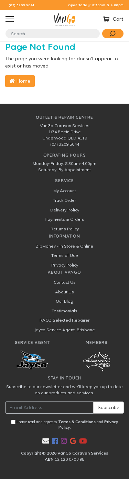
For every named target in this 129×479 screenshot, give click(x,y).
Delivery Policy (64, 209)
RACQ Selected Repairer (64, 320)
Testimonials (64, 310)
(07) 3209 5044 (21, 5)
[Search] (112, 33)
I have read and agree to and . (66, 424)
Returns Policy (65, 228)
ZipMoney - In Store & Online (64, 246)
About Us (64, 291)
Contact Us (65, 282)
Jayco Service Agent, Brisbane (64, 329)
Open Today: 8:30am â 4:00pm (96, 5)
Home (22, 81)
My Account (64, 190)
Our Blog (64, 301)
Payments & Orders (64, 219)
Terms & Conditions (77, 421)
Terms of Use (64, 255)
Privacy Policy (64, 265)
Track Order (64, 200)
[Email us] (45, 441)
